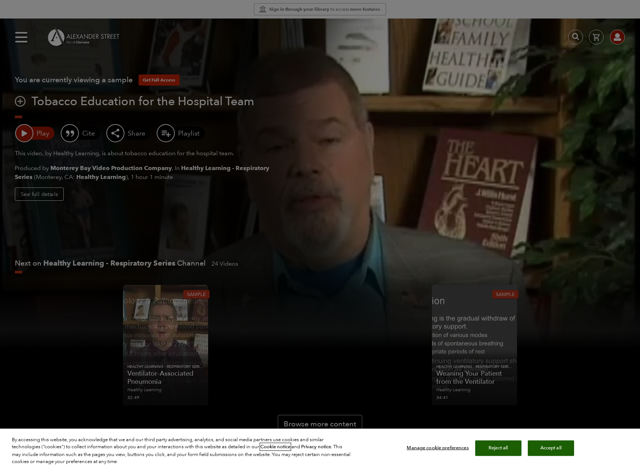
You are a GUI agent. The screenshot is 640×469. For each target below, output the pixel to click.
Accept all (550, 448)
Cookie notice (275, 446)
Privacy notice (316, 446)
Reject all (498, 448)
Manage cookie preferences (438, 448)
